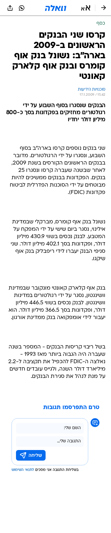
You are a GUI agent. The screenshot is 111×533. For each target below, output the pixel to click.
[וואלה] (55, 8)
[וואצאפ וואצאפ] (22, 8)
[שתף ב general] (10, 8)
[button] (85, 8)
